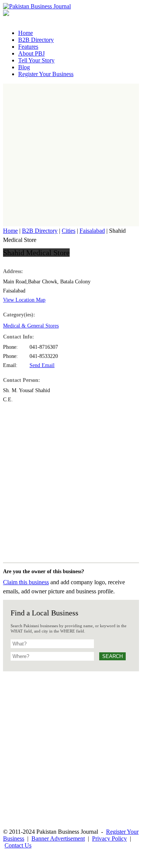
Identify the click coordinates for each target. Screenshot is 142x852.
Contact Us (18, 845)
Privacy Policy (109, 838)
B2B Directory (40, 230)
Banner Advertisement (58, 838)
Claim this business (26, 582)
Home (10, 230)
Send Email (42, 365)
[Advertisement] (71, 155)
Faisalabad (92, 230)
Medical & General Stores (31, 326)
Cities (68, 230)
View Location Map (24, 300)
